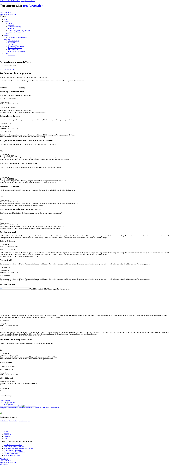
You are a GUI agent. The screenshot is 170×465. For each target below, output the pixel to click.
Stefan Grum (12, 42)
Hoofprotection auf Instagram (13, 450)
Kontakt (6, 53)
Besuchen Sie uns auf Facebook (14, 446)
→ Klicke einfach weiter (7, 69)
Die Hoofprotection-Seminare (13, 445)
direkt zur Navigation (17, 1)
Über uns (7, 39)
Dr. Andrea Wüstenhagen (16, 46)
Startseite (7, 431)
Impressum (7, 434)
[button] (1, 16)
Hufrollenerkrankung (14, 26)
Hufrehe (6, 34)
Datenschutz (8, 436)
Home (6, 19)
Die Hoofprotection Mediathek (17, 37)
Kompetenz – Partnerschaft (16, 51)
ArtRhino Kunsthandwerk (12, 455)
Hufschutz (11, 25)
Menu (4, 16)
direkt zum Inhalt (5, 1)
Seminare (11, 28)
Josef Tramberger (13, 41)
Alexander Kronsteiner (15, 48)
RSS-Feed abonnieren (11, 454)
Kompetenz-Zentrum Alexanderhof (19, 30)
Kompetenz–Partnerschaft (16, 32)
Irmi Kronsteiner (13, 49)
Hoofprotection (33, 5)
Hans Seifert (12, 44)
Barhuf (10, 23)
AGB (5, 438)
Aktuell (6, 35)
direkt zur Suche (29, 1)
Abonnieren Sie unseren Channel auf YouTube (18, 448)
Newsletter (11, 55)
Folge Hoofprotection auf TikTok (14, 452)
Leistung (6, 21)
